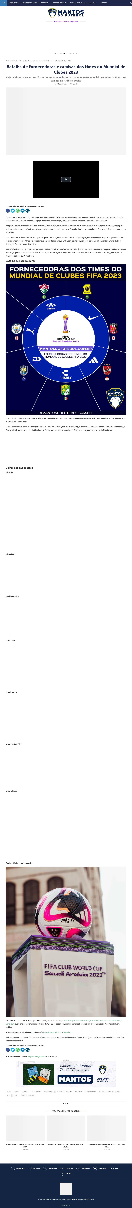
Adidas (9, 1091)
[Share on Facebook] (63, 1103)
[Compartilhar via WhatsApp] (18, 211)
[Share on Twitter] (65, 1103)
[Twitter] (58, 53)
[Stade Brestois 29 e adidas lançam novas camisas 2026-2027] (25, 1128)
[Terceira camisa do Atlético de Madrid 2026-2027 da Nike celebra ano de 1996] (106, 1128)
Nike (118, 1091)
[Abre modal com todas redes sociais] (27, 211)
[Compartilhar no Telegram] (23, 211)
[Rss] (73, 53)
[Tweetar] (13, 211)
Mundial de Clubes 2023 (106, 1091)
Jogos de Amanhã (91, 3)
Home (3, 3)
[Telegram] (70, 53)
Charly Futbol (48, 1091)
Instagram (49, 1032)
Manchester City (90, 1091)
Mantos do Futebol (11, 60)
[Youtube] (64, 53)
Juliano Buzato (61, 84)
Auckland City (36, 1091)
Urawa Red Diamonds (27, 1095)
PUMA (8, 1095)
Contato (103, 3)
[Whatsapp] (67, 53)
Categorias (44, 3)
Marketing (21, 60)
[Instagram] (61, 53)
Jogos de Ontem (76, 3)
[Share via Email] (67, 1103)
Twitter (58, 1032)
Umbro (16, 1095)
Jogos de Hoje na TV (59, 3)
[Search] (131, 3)
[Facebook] (55, 53)
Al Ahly (17, 1091)
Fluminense (78, 1091)
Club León (60, 1091)
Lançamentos (13, 3)
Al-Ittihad (25, 1091)
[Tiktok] (76, 53)
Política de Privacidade (87, 1199)
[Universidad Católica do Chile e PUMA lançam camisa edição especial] (66, 1128)
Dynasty (69, 1091)
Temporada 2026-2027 (29, 3)
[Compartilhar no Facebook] (8, 211)
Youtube (66, 1032)
